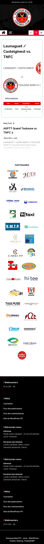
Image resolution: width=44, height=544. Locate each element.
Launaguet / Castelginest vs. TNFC (17, 51)
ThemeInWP (29, 541)
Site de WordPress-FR (13, 418)
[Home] (3, 32)
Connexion (8, 404)
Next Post (7, 123)
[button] (31, 32)
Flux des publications (12, 409)
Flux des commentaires (13, 413)
